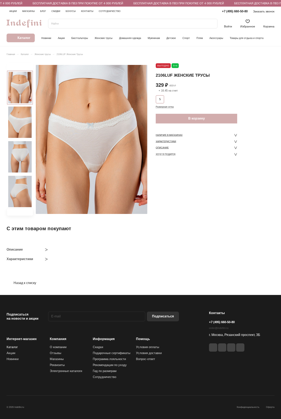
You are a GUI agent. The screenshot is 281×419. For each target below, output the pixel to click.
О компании (58, 347)
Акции (11, 353)
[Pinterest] (240, 347)
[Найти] (212, 23)
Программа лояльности (109, 359)
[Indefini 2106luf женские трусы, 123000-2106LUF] (91, 139)
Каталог (12, 347)
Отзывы (55, 353)
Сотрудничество (104, 377)
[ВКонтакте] (213, 347)
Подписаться (163, 316)
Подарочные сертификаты (111, 353)
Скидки (98, 347)
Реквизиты (57, 365)
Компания (58, 339)
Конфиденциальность (248, 407)
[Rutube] (222, 347)
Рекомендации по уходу (110, 365)
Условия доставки (149, 353)
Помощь (143, 339)
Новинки (13, 359)
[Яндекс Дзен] (231, 347)
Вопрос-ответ (145, 359)
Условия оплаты (147, 347)
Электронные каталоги (66, 371)
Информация (104, 339)
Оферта (270, 407)
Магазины (57, 359)
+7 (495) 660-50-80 (235, 11)
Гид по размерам (104, 371)
